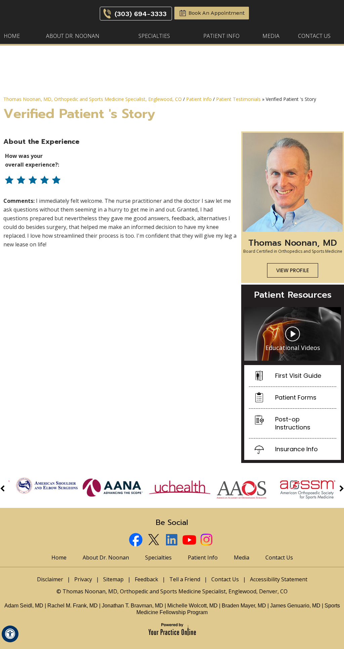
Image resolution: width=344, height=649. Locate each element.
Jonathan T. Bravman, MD (133, 605)
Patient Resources (293, 295)
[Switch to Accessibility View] (10, 634)
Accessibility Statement (278, 579)
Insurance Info (296, 449)
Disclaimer (50, 579)
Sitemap (113, 579)
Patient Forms (295, 397)
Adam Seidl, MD (23, 605)
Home (12, 36)
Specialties (154, 36)
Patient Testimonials (238, 99)
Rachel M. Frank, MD (72, 605)
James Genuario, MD (295, 605)
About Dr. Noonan (72, 36)
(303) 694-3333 (141, 14)
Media (271, 36)
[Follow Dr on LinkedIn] (172, 540)
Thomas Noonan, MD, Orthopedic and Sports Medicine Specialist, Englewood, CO (92, 99)
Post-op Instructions (292, 423)
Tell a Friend (184, 579)
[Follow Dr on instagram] (207, 540)
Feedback (146, 579)
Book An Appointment (216, 13)
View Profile (292, 270)
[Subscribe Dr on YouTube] (190, 540)
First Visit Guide (298, 375)
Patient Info (221, 36)
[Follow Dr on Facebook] (136, 540)
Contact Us (314, 36)
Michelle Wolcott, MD (193, 605)
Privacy (83, 579)
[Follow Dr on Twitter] (154, 540)
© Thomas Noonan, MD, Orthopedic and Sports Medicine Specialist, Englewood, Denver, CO (172, 591)
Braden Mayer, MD (244, 605)
